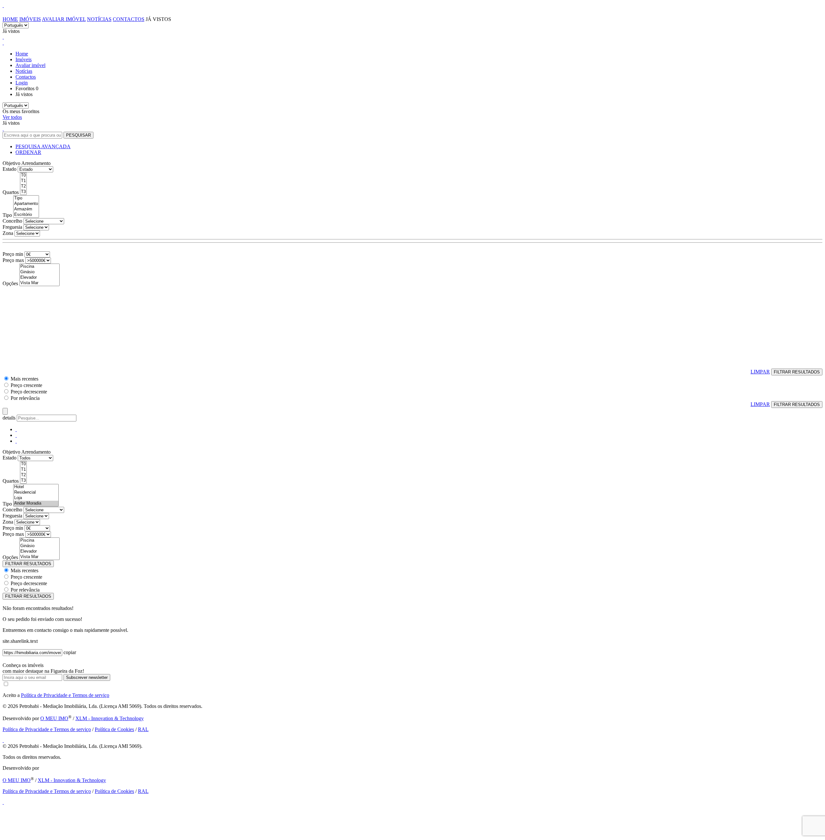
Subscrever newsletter (87, 677)
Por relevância (25, 398)
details (10, 417)
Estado (9, 169)
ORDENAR (28, 152)
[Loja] (36, 498)
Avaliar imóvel (64, 19)
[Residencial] (36, 492)
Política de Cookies (114, 729)
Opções (10, 283)
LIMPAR (760, 371)
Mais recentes (24, 378)
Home (10, 19)
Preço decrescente (29, 391)
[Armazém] (26, 209)
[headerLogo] (3, 5)
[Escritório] (26, 214)
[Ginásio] (39, 272)
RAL (143, 729)
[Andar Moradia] (36, 503)
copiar (69, 652)
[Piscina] (39, 266)
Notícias (99, 19)
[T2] (23, 186)
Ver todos (12, 117)
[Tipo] (26, 198)
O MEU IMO (54, 718)
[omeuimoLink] (3, 740)
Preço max (13, 260)
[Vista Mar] (39, 283)
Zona (8, 233)
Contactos (128, 19)
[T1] (23, 181)
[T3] (23, 192)
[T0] (23, 175)
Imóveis (30, 19)
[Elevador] (39, 277)
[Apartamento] (26, 204)
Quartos (11, 192)
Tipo (7, 215)
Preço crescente (26, 385)
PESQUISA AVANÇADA (43, 146)
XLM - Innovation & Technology (109, 718)
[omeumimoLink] (3, 802)
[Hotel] (36, 487)
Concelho (12, 221)
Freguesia (12, 227)
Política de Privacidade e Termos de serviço (65, 695)
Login (21, 82)
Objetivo (11, 163)
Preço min (13, 254)
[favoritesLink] (3, 37)
